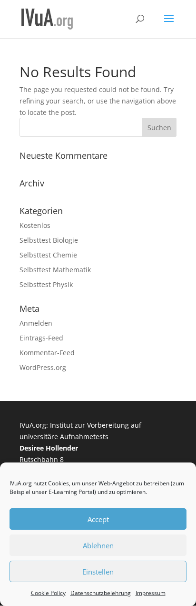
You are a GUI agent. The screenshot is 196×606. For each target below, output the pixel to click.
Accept (98, 519)
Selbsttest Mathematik (55, 269)
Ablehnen (98, 545)
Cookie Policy (48, 593)
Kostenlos (35, 225)
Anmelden (36, 323)
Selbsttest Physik (46, 284)
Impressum (151, 593)
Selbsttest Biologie (49, 240)
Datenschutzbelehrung (100, 593)
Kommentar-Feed (47, 352)
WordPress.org (43, 367)
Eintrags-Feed (41, 337)
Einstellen (98, 571)
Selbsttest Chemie (48, 254)
